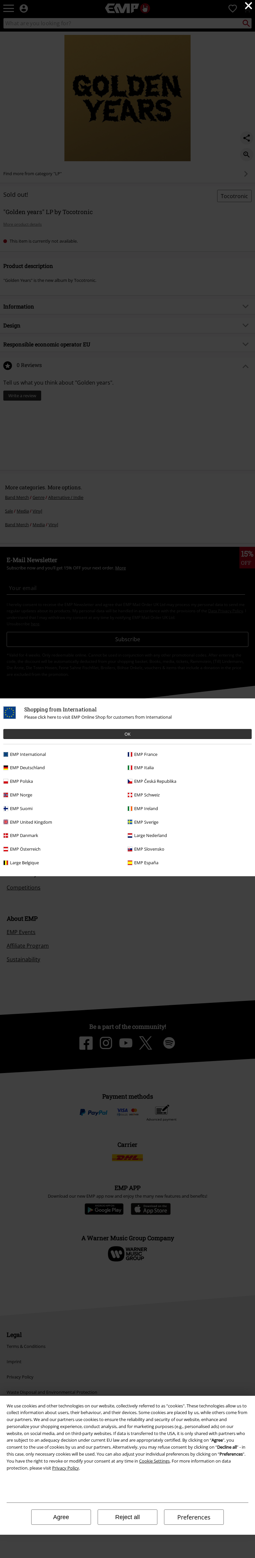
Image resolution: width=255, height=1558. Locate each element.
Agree (61, 1517)
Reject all (127, 1517)
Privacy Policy (65, 1468)
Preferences (194, 1517)
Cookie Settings (154, 1461)
